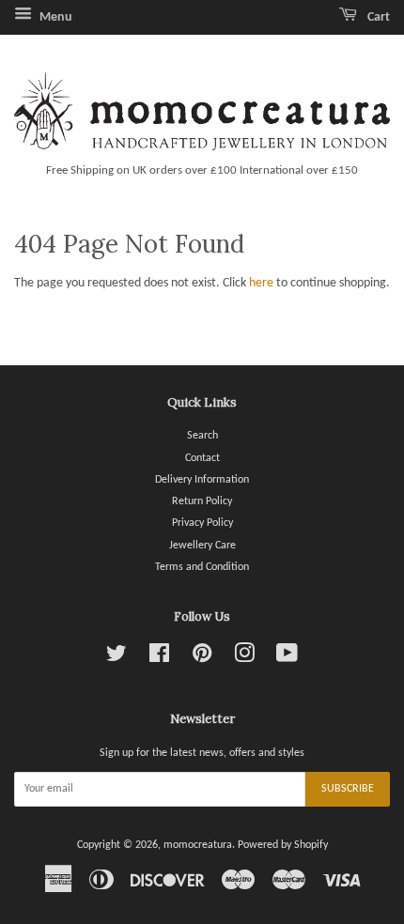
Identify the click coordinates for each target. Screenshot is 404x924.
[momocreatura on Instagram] (244, 658)
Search (202, 435)
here (261, 283)
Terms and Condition (202, 567)
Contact (202, 458)
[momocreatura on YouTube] (287, 658)
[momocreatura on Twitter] (116, 658)
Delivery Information (202, 479)
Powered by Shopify (283, 845)
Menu (54, 17)
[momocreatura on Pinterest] (202, 658)
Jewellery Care (202, 545)
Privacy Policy (202, 523)
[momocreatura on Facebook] (159, 658)
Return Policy (202, 501)
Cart (377, 17)
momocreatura (197, 845)
